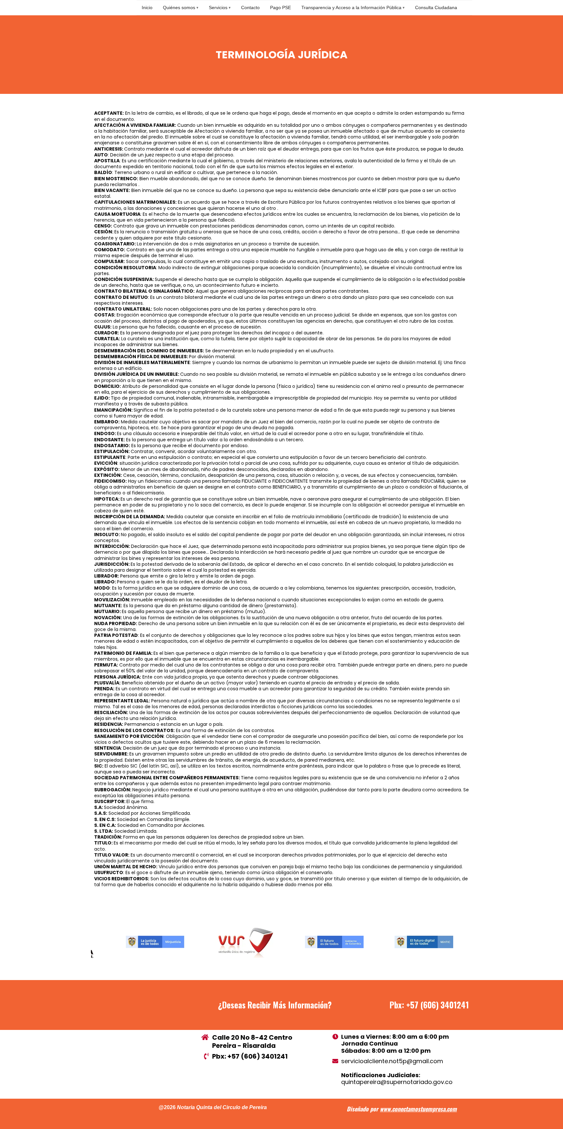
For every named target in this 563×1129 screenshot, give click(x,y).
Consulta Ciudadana (436, 7)
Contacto (250, 7)
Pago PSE (280, 7)
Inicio (147, 7)
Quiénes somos (179, 7)
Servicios (218, 7)
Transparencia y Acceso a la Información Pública (351, 7)
